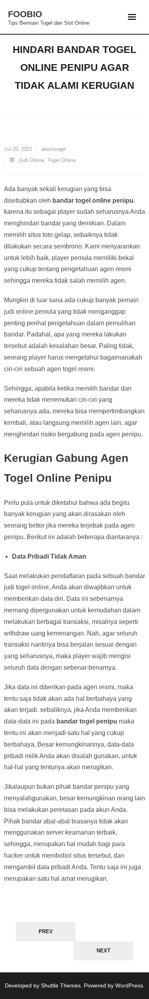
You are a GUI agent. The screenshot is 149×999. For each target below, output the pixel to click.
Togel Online (61, 160)
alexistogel (53, 149)
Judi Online (31, 160)
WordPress (129, 985)
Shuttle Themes (61, 985)
